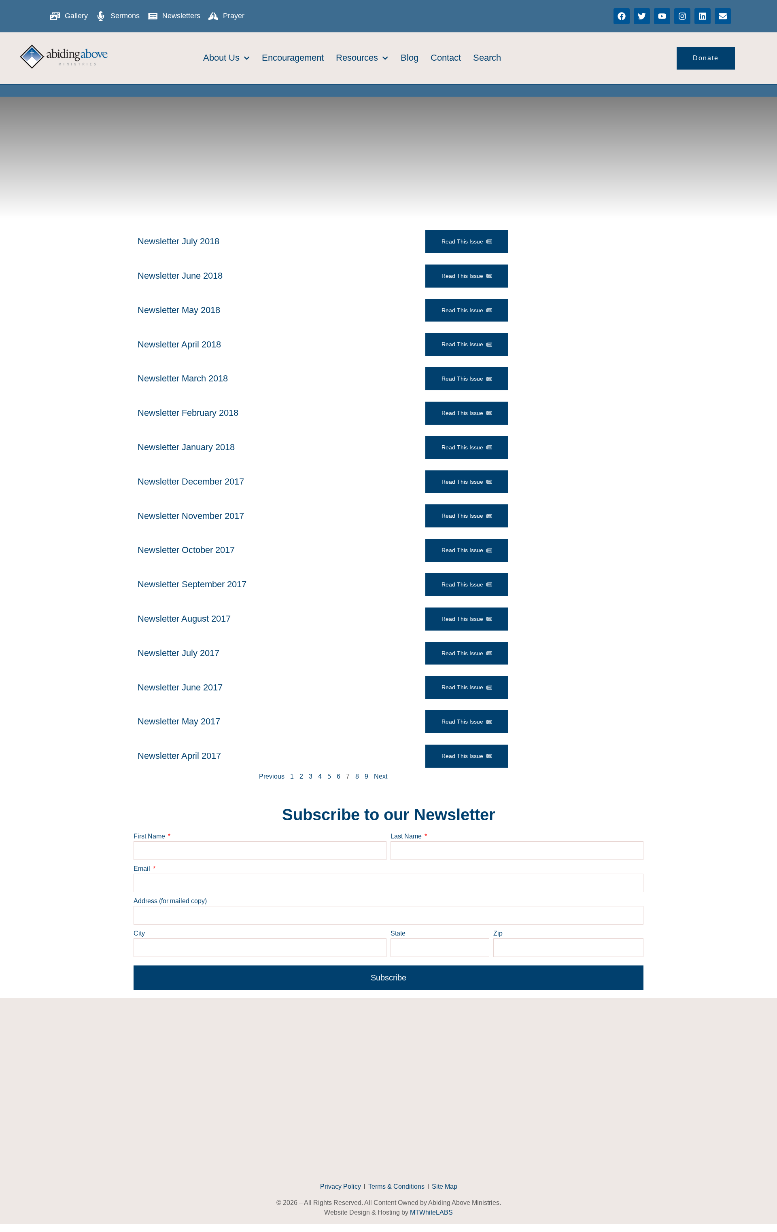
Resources (357, 58)
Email (143, 868)
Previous (271, 776)
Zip (498, 933)
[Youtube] (662, 16)
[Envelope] (723, 16)
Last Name (407, 836)
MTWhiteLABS (431, 1212)
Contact (446, 58)
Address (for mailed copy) (170, 901)
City (139, 933)
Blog (409, 58)
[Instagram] (682, 16)
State (398, 933)
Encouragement (293, 58)
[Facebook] (622, 16)
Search (487, 58)
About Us (221, 58)
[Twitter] (642, 16)
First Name (150, 836)
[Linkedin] (702, 16)
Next (380, 776)
